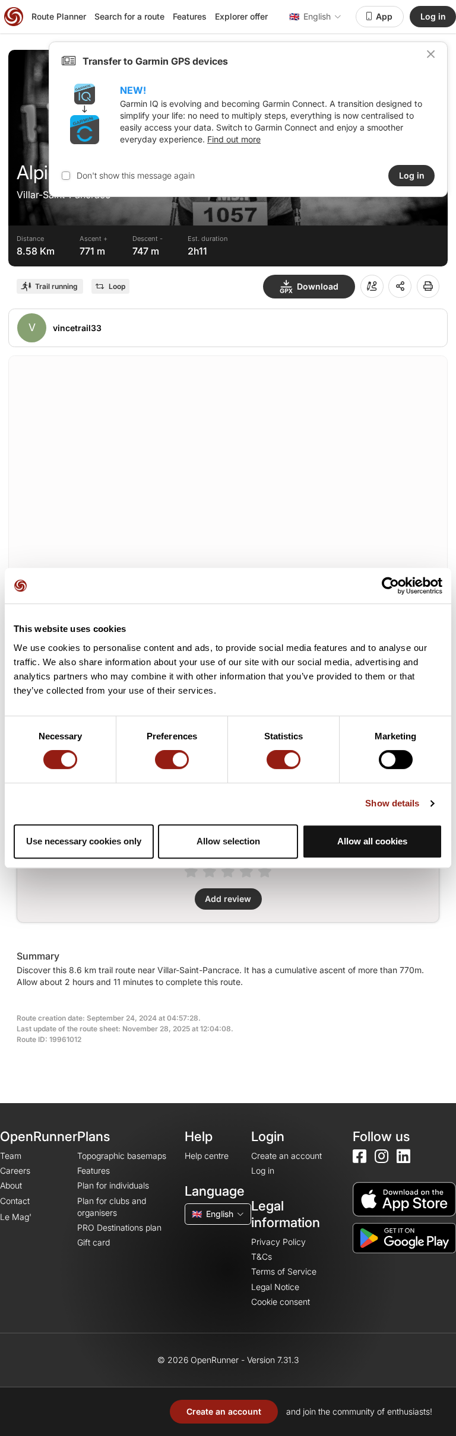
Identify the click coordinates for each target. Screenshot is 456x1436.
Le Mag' (15, 1217)
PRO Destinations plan (119, 1227)
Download (317, 286)
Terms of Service (283, 1271)
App (384, 16)
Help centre (207, 1156)
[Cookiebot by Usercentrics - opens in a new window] (390, 586)
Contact (15, 1201)
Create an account (223, 1411)
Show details (392, 803)
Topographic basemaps (121, 1156)
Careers (15, 1170)
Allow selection (228, 841)
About (11, 1185)
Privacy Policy (278, 1242)
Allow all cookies (372, 841)
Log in (433, 16)
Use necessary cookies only (83, 841)
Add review (228, 899)
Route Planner (58, 16)
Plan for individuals (113, 1185)
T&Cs (261, 1256)
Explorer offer (241, 16)
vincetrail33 (77, 328)
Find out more (234, 139)
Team (10, 1156)
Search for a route (129, 16)
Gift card (93, 1242)
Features (190, 16)
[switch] (172, 759)
